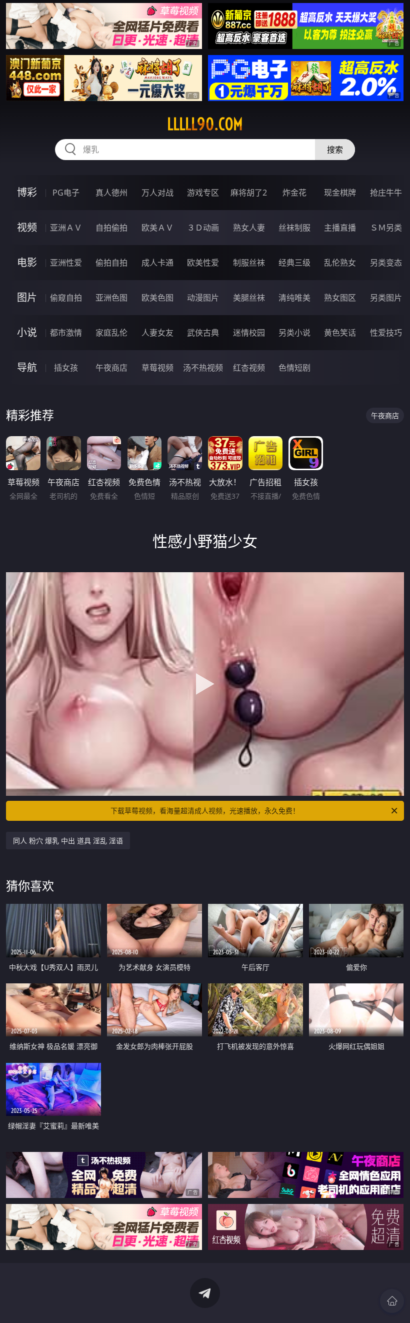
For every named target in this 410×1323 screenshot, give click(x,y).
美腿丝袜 (249, 297)
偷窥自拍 (66, 297)
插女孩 (66, 367)
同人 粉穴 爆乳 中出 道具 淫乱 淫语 (68, 840)
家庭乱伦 (112, 332)
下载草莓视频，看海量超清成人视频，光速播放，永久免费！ (205, 810)
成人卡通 (158, 262)
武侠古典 (203, 332)
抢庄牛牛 (386, 192)
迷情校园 (249, 332)
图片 (27, 297)
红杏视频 (249, 367)
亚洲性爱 (66, 262)
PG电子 (66, 192)
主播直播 (340, 227)
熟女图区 (340, 297)
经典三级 (294, 262)
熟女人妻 (249, 227)
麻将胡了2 (248, 192)
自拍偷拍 (112, 227)
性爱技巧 (386, 332)
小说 (27, 332)
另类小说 (294, 332)
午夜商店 (112, 367)
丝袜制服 (294, 227)
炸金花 (294, 192)
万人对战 (158, 192)
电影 (27, 262)
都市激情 (66, 332)
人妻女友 (158, 332)
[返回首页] (392, 1301)
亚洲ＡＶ (66, 227)
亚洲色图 (112, 297)
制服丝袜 (249, 262)
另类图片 (386, 297)
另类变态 (386, 262)
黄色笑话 (340, 332)
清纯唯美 (294, 297)
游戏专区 (203, 192)
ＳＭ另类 (386, 227)
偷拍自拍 (112, 262)
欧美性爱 (203, 262)
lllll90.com (205, 124)
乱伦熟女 (340, 262)
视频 (27, 227)
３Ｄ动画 (203, 227)
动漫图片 (203, 297)
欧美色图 (158, 297)
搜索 (335, 149)
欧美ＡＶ (158, 227)
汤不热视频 (203, 367)
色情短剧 (294, 367)
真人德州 (112, 192)
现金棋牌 (340, 192)
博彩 (27, 192)
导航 (27, 367)
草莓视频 (158, 367)
